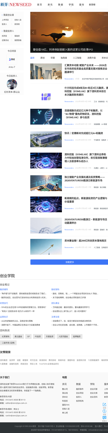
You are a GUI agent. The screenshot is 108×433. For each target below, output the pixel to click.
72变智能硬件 (93, 360)
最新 (32, 57)
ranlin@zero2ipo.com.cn (16, 415)
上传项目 (5, 20)
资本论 (105, 57)
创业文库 (93, 393)
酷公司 (65, 389)
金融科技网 (14, 364)
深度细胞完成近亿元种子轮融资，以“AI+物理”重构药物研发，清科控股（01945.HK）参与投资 (83, 114)
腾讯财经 (52, 360)
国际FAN (65, 405)
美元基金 (18, 336)
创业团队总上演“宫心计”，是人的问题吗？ (70, 311)
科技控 (65, 401)
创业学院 (7, 275)
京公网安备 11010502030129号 (67, 426)
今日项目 (12, 51)
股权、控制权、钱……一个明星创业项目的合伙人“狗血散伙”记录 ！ (80, 293)
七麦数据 (3, 364)
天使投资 (49, 336)
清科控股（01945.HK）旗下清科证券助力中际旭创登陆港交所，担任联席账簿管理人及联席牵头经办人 (86, 158)
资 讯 (50, 4)
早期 (53, 57)
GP (28, 336)
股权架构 (55, 289)
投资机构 (80, 401)
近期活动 (5, 40)
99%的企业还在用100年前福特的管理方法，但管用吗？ (24, 307)
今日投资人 (12, 76)
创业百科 (93, 397)
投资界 (12, 360)
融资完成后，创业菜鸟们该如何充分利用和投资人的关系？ (25, 297)
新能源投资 (104, 208)
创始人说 (17, 20)
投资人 (4, 24)
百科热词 (4, 330)
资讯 (64, 384)
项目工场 (33, 364)
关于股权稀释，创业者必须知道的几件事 (69, 297)
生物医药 (104, 247)
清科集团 (3, 360)
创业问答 (93, 389)
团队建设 (55, 303)
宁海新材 (97, 140)
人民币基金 (63, 336)
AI (106, 168)
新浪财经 (43, 360)
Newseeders (69, 79)
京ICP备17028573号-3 (46, 426)
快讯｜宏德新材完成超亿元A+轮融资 (84, 133)
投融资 (103, 140)
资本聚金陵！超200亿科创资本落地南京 (85, 240)
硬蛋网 (25, 360)
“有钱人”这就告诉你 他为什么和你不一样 (18, 311)
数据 (78, 384)
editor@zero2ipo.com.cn (16, 403)
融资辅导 (4, 289)
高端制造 (101, 101)
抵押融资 (76, 336)
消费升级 (91, 57)
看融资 (17, 36)
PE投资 (38, 336)
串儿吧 (65, 412)
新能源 (96, 187)
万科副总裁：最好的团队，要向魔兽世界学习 (71, 307)
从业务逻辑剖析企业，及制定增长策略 (17, 321)
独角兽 (64, 57)
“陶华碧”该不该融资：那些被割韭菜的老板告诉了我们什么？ (26, 293)
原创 (42, 57)
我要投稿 (17, 40)
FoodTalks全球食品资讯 (49, 364)
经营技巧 (4, 303)
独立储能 (103, 187)
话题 (19, 360)
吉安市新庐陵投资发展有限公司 (93, 79)
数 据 (60, 4)
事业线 (65, 393)
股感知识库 (81, 360)
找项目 (4, 36)
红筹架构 (5, 336)
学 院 (71, 4)
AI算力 (102, 168)
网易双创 (24, 364)
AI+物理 (104, 124)
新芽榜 (92, 4)
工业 (95, 101)
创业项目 (80, 393)
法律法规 (55, 316)
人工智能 (77, 57)
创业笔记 (4, 284)
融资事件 (80, 389)
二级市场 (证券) (8, 342)
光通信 (96, 168)
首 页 (39, 4)
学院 (92, 384)
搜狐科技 (71, 360)
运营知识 (4, 316)
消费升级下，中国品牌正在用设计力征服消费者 (20, 325)
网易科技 (61, 360)
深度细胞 (97, 124)
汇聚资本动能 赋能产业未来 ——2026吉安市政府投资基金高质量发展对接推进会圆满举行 (86, 69)
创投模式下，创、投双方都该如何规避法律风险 (72, 321)
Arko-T (12, 67)
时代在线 (33, 360)
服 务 (81, 4)
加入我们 (98, 426)
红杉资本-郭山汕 (12, 91)
